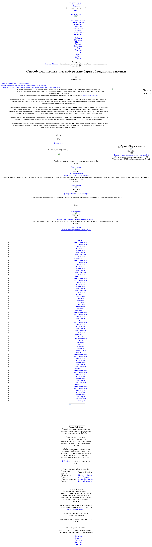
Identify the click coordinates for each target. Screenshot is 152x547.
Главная (48, 64)
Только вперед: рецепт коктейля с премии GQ (131, 155)
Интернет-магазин (76, 2)
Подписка (76, 6)
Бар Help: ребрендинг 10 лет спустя (76, 194)
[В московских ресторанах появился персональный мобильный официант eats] (76, 85)
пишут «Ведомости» (90, 95)
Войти (76, 10)
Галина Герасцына (85, 481)
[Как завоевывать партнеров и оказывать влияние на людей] (76, 83)
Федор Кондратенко (85, 479)
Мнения (55, 64)
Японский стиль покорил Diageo (76, 175)
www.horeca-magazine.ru (76, 509)
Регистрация (76, 14)
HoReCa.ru (66, 461)
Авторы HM (76, 4)
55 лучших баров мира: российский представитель (76, 219)
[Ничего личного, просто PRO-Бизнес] (76, 81)
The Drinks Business (76, 173)
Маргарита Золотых (85, 475)
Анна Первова (83, 477)
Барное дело (58, 143)
